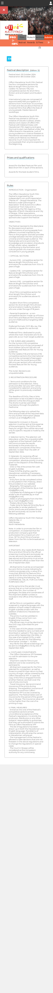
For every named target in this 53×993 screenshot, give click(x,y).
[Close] (4, 10)
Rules (10, 185)
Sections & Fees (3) (39, 42)
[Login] (50, 3)
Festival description (23, 70)
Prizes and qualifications (20, 157)
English (9, 58)
